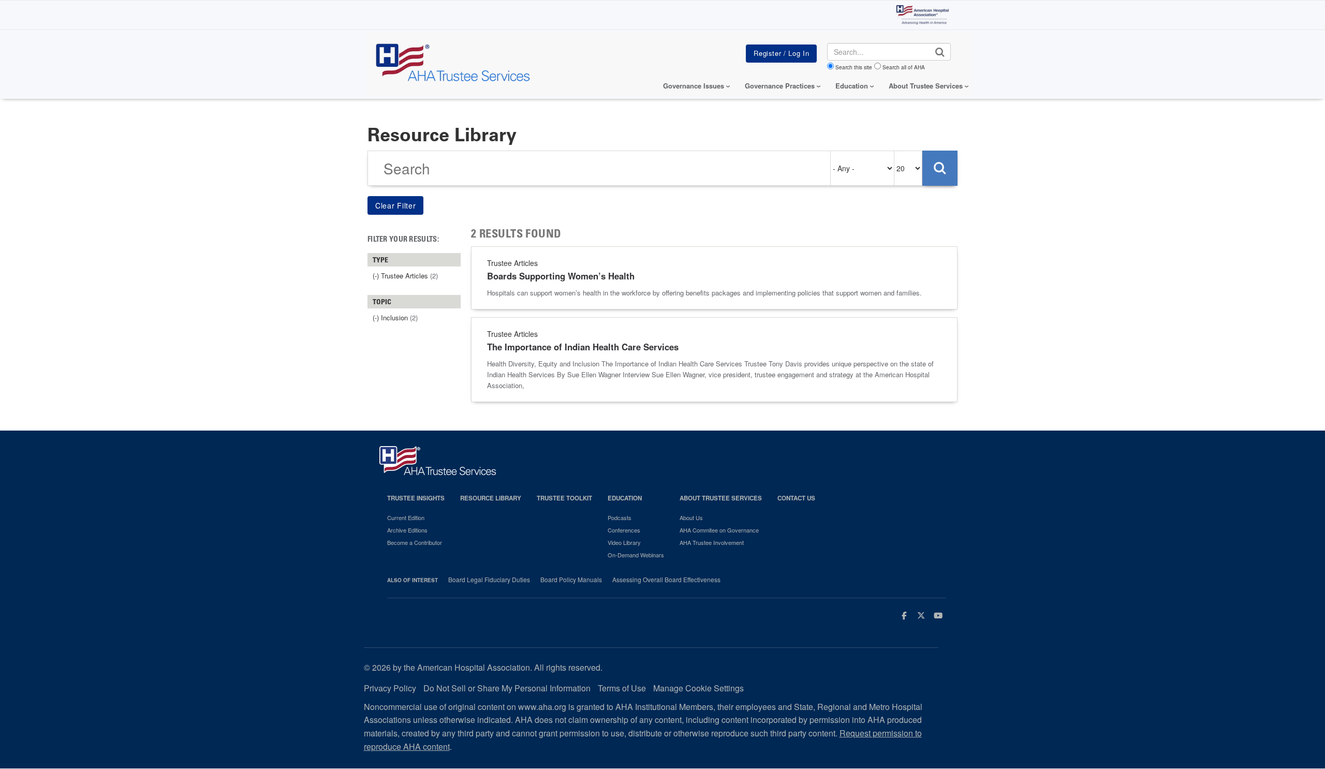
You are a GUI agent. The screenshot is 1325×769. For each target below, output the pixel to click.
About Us (691, 517)
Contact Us (796, 498)
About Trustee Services (926, 86)
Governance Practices (780, 86)
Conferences (624, 530)
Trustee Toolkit (564, 498)
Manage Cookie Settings (698, 688)
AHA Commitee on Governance (719, 530)
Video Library (624, 542)
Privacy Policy (390, 688)
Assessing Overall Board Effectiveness (666, 579)
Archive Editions (407, 530)
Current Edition (405, 517)
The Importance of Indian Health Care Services (583, 347)
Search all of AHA (903, 67)
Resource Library (490, 498)
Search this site (853, 67)
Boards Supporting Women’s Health (561, 276)
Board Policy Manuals (571, 579)
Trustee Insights (416, 498)
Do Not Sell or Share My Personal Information (507, 688)
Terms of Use (622, 688)
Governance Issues (693, 86)
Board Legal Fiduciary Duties (489, 579)
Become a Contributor (414, 542)
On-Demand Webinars (636, 554)
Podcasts (619, 517)
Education (625, 498)
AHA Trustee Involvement (712, 542)
